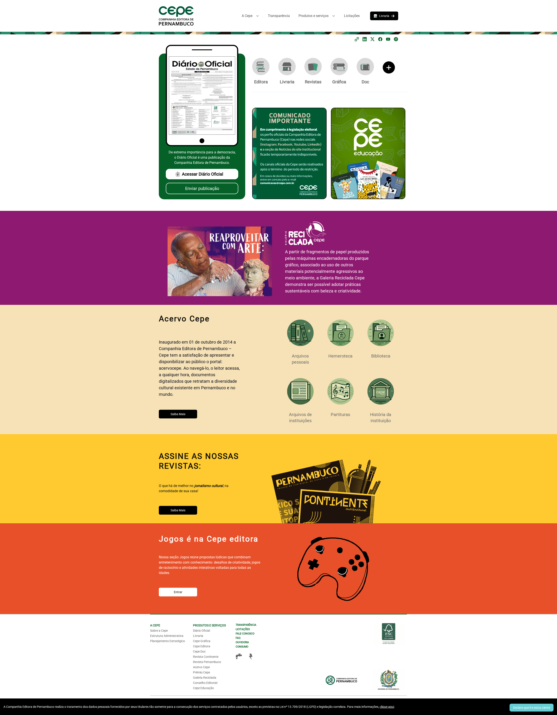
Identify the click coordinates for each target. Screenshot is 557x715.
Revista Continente (205, 656)
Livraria (384, 16)
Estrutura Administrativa (166, 636)
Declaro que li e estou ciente (531, 707)
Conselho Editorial (205, 683)
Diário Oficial (201, 630)
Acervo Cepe (201, 667)
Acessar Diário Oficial (202, 174)
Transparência (279, 16)
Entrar (178, 592)
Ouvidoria (242, 642)
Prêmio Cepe (201, 672)
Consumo (242, 646)
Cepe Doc (199, 651)
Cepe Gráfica (201, 641)
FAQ (238, 637)
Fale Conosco (245, 633)
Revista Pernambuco (207, 662)
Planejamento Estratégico (167, 641)
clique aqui (387, 706)
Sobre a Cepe (159, 630)
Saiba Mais (178, 414)
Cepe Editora (201, 646)
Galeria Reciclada (204, 677)
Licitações (352, 16)
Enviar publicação (202, 188)
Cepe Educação (203, 688)
